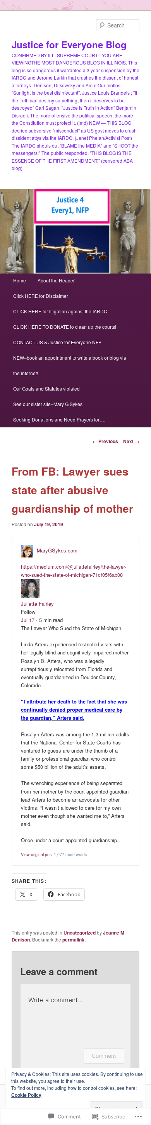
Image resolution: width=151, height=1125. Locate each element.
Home (19, 280)
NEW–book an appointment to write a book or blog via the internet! (69, 365)
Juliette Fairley (37, 603)
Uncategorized (79, 932)
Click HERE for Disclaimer (40, 295)
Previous (105, 441)
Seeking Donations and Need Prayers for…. (59, 419)
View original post (37, 854)
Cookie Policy (26, 1094)
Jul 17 (27, 620)
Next (131, 441)
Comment (104, 1055)
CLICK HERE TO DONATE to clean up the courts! (64, 326)
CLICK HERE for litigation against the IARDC (60, 311)
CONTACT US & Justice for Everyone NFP (57, 342)
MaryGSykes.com (57, 550)
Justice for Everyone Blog (69, 44)
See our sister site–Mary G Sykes (47, 404)
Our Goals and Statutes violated (46, 388)
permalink (73, 939)
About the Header (56, 280)
